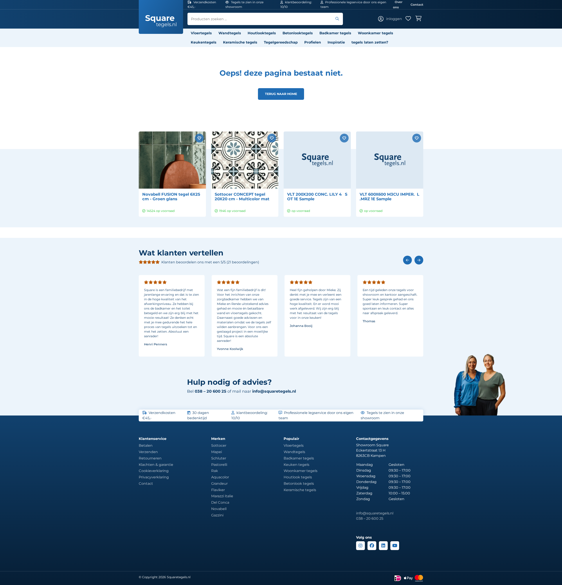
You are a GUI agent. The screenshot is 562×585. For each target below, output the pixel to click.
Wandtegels (229, 33)
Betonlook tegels (299, 483)
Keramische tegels (240, 42)
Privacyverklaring (154, 477)
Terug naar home (281, 94)
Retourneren (150, 458)
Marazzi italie (222, 496)
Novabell (219, 509)
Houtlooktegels (262, 33)
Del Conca (220, 502)
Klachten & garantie (156, 465)
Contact (417, 5)
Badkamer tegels (335, 33)
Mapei (216, 452)
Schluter (218, 458)
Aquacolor (220, 477)
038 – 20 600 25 (369, 518)
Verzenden (148, 452)
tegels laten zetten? (369, 42)
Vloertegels (201, 33)
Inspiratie (336, 42)
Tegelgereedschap (281, 42)
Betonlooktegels (298, 33)
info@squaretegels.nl (274, 391)
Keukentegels (203, 42)
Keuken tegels (296, 465)
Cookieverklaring (154, 471)
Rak (214, 471)
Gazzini (217, 515)
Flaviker (218, 490)
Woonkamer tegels (375, 33)
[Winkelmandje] (419, 19)
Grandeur (219, 483)
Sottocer (218, 445)
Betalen (146, 445)
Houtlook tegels (298, 477)
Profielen (312, 42)
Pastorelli (219, 465)
